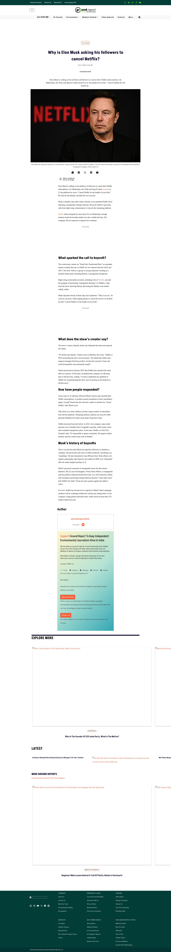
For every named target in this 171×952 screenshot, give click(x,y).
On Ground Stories (93, 932)
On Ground (58, 17)
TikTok (101, 280)
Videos (60, 940)
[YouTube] (38, 908)
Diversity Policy (92, 909)
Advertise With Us (93, 902)
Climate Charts (120, 940)
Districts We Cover (93, 943)
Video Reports (108, 17)
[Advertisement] (85, 242)
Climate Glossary (63, 929)
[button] (49, 17)
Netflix (61, 214)
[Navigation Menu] (32, 10)
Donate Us (47, 2)
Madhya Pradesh (92, 872)
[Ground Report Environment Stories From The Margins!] (85, 10)
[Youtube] (140, 2)
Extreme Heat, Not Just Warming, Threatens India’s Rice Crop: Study (113, 761)
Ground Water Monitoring (124, 947)
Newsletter (58, 2)
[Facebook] (136, 2)
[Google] (48, 908)
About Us (61, 899)
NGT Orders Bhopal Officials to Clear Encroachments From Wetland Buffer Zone (77, 762)
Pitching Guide (120, 913)
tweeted (105, 189)
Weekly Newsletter (122, 902)
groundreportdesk (85, 71)
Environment (91, 925)
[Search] (139, 17)
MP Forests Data (121, 925)
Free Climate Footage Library (67, 936)
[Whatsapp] (125, 2)
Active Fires (119, 936)
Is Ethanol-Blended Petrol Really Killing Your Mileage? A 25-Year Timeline (39, 761)
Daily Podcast (62, 932)
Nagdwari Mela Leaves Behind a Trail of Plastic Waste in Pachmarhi (92, 877)
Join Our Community (122, 909)
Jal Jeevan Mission (122, 943)
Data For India (120, 929)
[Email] (83, 524)
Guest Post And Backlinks (95, 899)
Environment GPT (70, 2)
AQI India (119, 932)
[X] (128, 2)
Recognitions (62, 913)
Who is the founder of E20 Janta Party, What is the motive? (92, 736)
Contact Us (61, 902)
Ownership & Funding (65, 909)
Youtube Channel (36, 2)
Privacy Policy (91, 906)
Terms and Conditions (94, 913)
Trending (85, 43)
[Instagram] (132, 2)
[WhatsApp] (31, 908)
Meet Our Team (63, 906)
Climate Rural (91, 940)
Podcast (121, 17)
